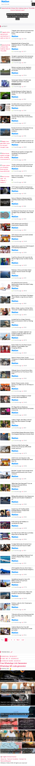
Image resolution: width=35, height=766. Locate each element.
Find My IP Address (10, 658)
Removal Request (6, 761)
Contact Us (22, 759)
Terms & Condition (12, 759)
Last (23, 640)
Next (18, 640)
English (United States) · (9, 757)
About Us (3, 759)
